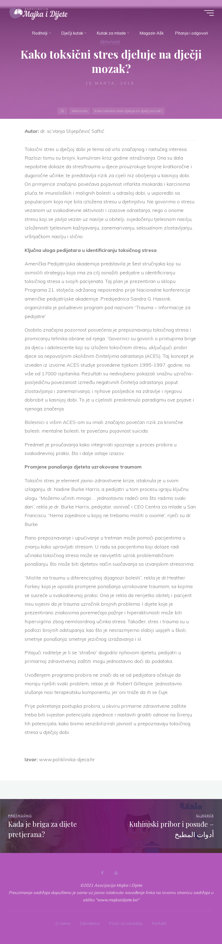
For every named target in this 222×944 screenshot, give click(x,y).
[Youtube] (116, 873)
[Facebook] (102, 873)
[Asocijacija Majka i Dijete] (38, 12)
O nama (63, 923)
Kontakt (159, 923)
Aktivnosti (79, 111)
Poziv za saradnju (125, 923)
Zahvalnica (90, 923)
